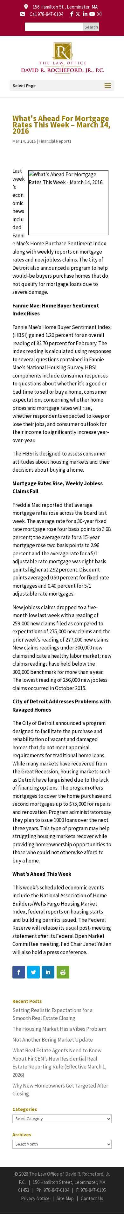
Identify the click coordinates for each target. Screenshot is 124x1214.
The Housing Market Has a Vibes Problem (59, 1028)
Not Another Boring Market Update (52, 1039)
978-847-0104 (56, 1190)
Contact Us (92, 1198)
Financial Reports (55, 141)
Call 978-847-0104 (44, 14)
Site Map (65, 1198)
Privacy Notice (35, 1198)
